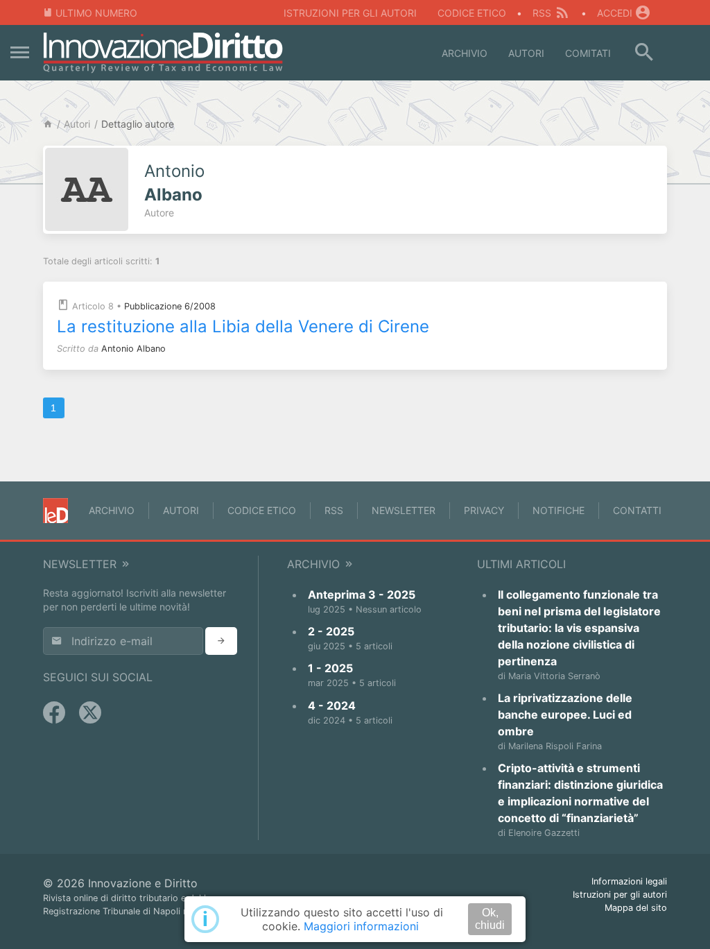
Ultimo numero (96, 13)
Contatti (637, 510)
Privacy (484, 510)
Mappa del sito (636, 908)
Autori (526, 53)
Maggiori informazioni (361, 926)
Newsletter (403, 510)
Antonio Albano (133, 348)
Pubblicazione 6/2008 (170, 306)
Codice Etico (472, 13)
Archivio (464, 53)
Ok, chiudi (490, 919)
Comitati (588, 53)
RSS (541, 13)
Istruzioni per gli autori (350, 13)
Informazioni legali (629, 881)
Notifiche (558, 510)
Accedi (614, 13)
